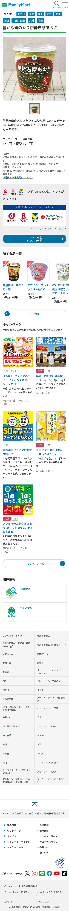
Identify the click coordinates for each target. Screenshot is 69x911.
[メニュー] (65, 5)
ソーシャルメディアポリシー (17, 891)
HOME (5, 813)
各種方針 (44, 847)
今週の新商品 (43, 635)
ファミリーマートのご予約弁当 (51, 780)
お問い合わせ (10, 902)
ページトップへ (34, 804)
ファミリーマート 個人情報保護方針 (21, 885)
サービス (11, 836)
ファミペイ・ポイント (18, 841)
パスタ (6, 689)
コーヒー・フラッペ (46, 726)
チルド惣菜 (8, 698)
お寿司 (6, 671)
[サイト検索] (57, 5)
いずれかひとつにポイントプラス (47, 228)
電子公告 (44, 852)
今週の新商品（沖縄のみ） (50, 644)
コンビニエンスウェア (47, 762)
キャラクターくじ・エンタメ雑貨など (16, 771)
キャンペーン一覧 (34, 563)
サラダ (40, 689)
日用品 (6, 762)
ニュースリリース (48, 836)
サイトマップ (42, 902)
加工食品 (34, 314)
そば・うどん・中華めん (49, 680)
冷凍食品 (7, 753)
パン (5, 680)
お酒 (39, 744)
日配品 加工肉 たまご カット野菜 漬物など (16, 708)
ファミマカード (15, 847)
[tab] (34, 108)
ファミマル (8, 653)
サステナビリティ (48, 841)
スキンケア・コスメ (46, 771)
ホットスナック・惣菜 (47, 708)
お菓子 (40, 735)
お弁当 (40, 662)
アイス (40, 753)
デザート (41, 717)
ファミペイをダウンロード (34, 239)
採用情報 (44, 830)
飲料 (5, 744)
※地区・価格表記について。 (18, 177)
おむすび (7, 662)
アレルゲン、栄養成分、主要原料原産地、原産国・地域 (16, 780)
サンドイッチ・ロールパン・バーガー (51, 672)
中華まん (7, 717)
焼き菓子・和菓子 (11, 726)
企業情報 (44, 825)
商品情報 (16, 813)
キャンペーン (14, 830)
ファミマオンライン (12, 635)
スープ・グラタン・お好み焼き (51, 699)
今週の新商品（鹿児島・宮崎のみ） (16, 644)
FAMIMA (40, 653)
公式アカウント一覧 (12, 873)
